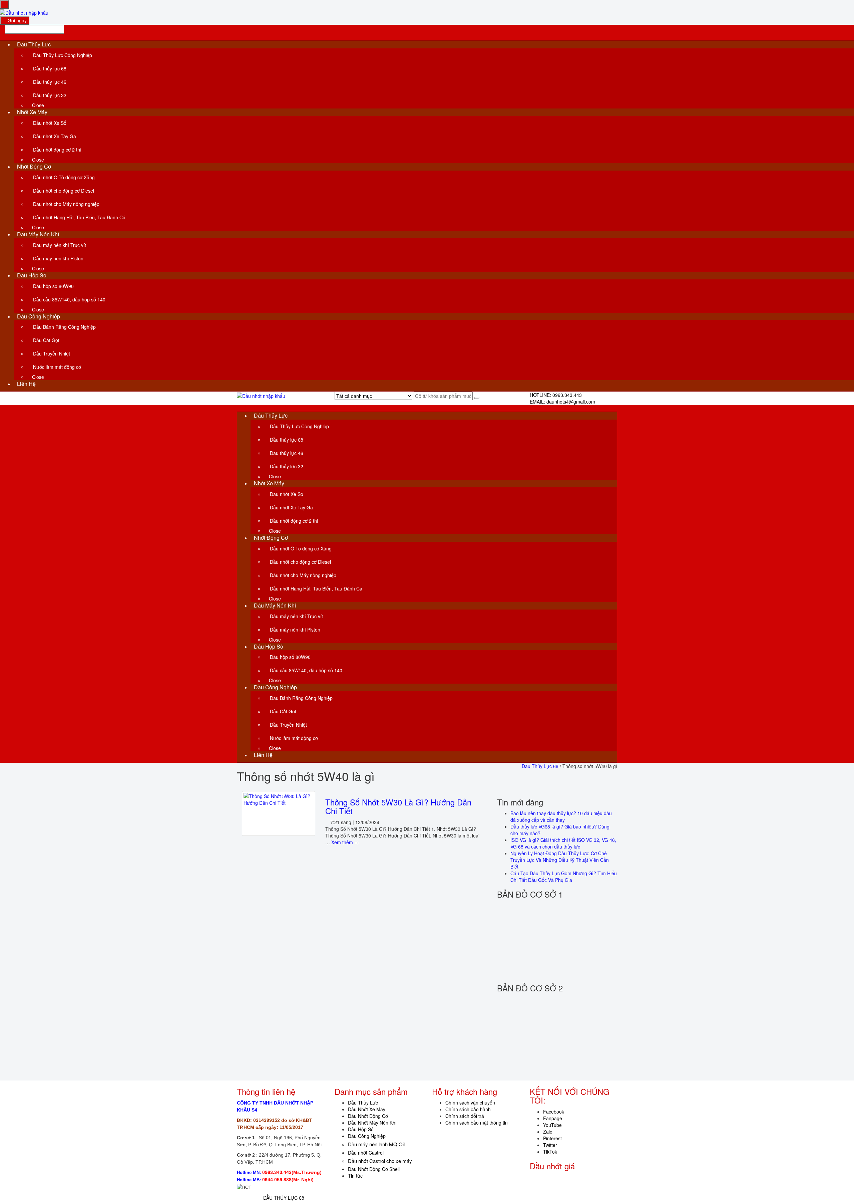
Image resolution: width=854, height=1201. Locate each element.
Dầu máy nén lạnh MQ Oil (376, 1144)
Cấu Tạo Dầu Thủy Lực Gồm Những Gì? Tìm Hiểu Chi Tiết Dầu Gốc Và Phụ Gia (563, 876)
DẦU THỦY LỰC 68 (283, 1197)
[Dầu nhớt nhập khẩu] (24, 12)
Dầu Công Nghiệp (367, 1136)
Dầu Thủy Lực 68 (540, 766)
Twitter (550, 1145)
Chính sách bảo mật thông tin (476, 1122)
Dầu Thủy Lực (363, 1102)
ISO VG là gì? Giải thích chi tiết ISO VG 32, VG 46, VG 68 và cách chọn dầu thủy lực (563, 843)
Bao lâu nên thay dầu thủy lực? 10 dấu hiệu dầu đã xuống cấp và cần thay (561, 816)
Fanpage (552, 1118)
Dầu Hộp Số (361, 1129)
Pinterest (552, 1138)
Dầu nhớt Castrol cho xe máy (380, 1160)
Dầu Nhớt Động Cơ (368, 1116)
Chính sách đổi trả (464, 1116)
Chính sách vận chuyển (470, 1102)
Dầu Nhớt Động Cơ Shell (374, 1169)
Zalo (547, 1131)
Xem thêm (345, 842)
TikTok (550, 1151)
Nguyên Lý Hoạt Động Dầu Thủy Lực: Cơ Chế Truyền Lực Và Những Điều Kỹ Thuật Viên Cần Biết (559, 860)
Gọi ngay (16, 20)
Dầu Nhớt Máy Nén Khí (372, 1122)
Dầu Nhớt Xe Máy (366, 1109)
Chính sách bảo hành (468, 1109)
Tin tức (355, 1175)
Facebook (553, 1111)
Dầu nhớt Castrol (366, 1152)
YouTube (552, 1125)
